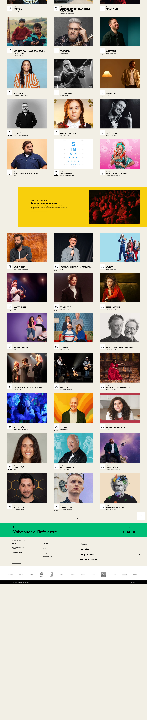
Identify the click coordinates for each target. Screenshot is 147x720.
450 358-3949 (46, 672)
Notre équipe (132, 706)
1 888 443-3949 (46, 669)
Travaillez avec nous (16, 686)
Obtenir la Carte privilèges (39, 336)
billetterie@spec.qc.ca (47, 680)
